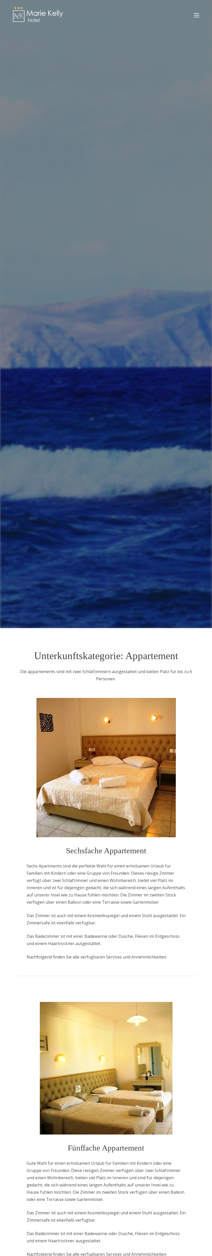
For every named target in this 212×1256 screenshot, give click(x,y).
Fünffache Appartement (106, 1147)
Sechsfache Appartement (106, 850)
